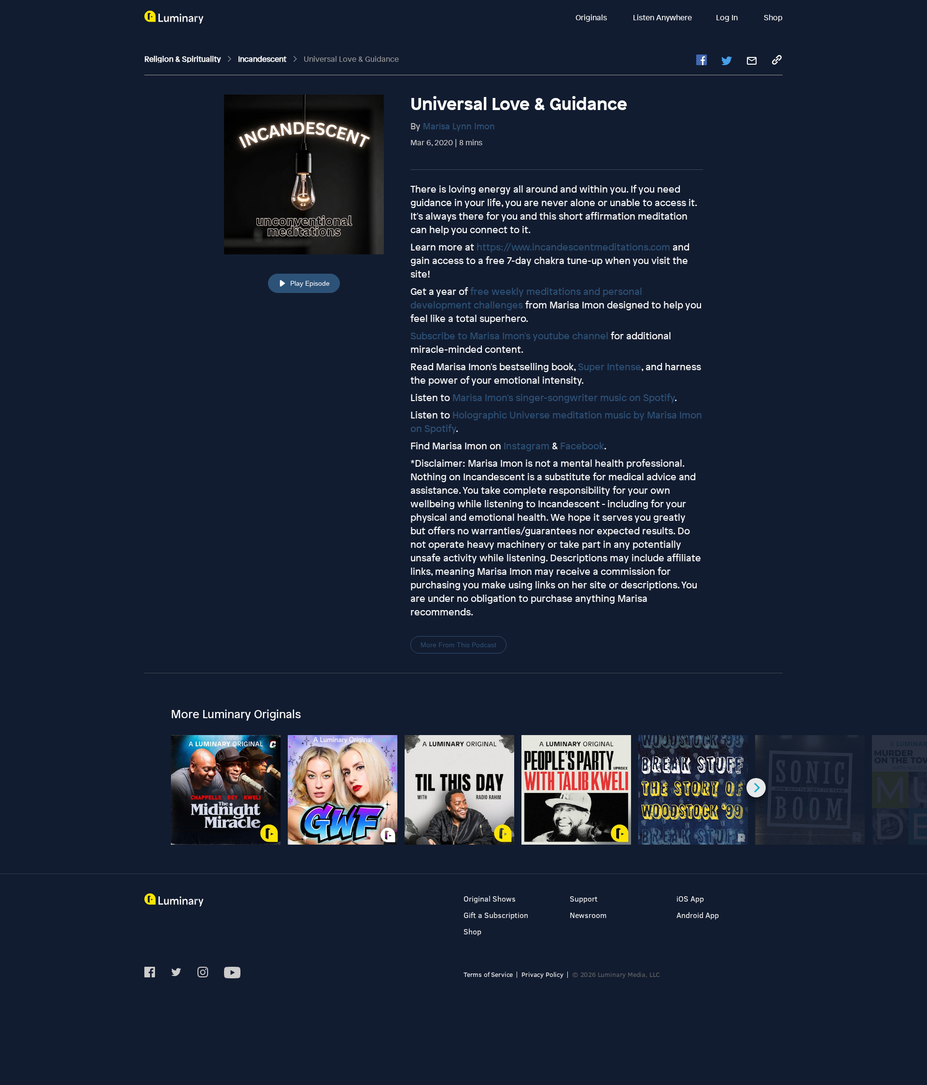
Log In (728, 17)
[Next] (756, 787)
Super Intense (609, 366)
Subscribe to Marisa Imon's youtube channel (509, 335)
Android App (697, 915)
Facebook (582, 445)
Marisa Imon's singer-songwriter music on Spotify (563, 397)
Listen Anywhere (662, 17)
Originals (592, 17)
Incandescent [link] (263, 59)
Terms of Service (488, 974)
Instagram (526, 445)
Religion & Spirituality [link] (183, 59)
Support (584, 898)
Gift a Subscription (496, 915)
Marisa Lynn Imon (459, 126)
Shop (773, 17)
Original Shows (490, 898)
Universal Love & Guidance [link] (351, 59)
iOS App (690, 898)
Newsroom (588, 915)
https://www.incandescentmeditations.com (573, 246)
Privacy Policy (542, 974)
